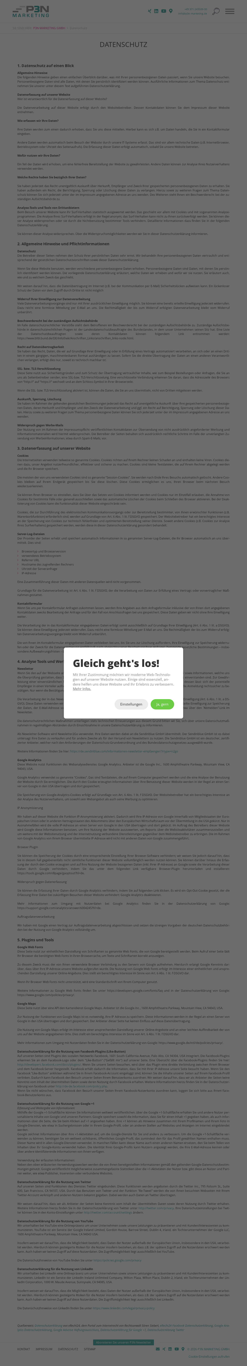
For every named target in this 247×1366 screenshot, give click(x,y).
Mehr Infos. (82, 689)
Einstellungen (131, 704)
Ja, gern (162, 704)
